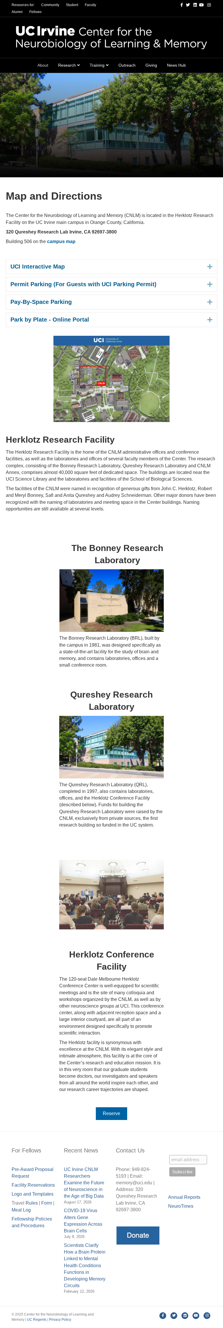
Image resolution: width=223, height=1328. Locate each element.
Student (72, 5)
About (42, 65)
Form (46, 1203)
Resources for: (23, 5)
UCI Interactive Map (37, 266)
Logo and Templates (32, 1194)
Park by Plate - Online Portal (49, 319)
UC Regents (36, 1320)
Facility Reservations (33, 1185)
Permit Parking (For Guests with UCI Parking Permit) (83, 284)
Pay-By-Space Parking (41, 302)
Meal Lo (21, 1209)
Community (50, 5)
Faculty (90, 5)
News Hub (176, 65)
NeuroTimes (180, 1206)
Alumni (17, 12)
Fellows (35, 12)
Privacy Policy (60, 1320)
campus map (61, 241)
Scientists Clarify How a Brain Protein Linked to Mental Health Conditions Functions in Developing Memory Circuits (84, 1265)
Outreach (127, 65)
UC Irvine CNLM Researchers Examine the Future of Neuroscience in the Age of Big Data (84, 1183)
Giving (151, 65)
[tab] (111, 267)
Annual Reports (184, 1197)
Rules (32, 1203)
